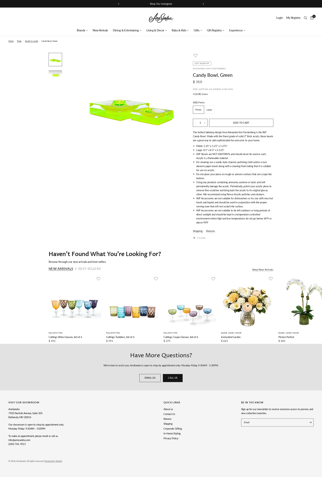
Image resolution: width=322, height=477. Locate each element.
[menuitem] (82, 30)
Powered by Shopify (53, 461)
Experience (236, 30)
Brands (81, 30)
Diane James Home (231, 333)
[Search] (305, 17)
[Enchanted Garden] (247, 302)
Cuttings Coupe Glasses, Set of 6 (181, 336)
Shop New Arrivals (262, 269)
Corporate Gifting (173, 428)
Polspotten (56, 333)
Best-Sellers (89, 269)
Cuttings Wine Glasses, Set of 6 (65, 336)
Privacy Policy (171, 438)
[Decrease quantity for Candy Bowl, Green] (195, 123)
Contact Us (169, 413)
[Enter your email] (310, 422)
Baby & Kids (179, 30)
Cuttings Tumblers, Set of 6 (120, 336)
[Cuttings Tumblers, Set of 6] (132, 302)
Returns (168, 418)
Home (11, 41)
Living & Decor (155, 30)
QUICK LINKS (172, 402)
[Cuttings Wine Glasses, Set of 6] (75, 302)
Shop (19, 41)
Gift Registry (214, 30)
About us (168, 409)
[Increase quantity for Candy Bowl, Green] (204, 123)
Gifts (196, 30)
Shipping (168, 423)
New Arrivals (100, 30)
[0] (311, 17)
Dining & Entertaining (126, 30)
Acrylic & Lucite (31, 41)
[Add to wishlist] (195, 55)
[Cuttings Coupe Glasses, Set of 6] (190, 302)
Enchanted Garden (231, 336)
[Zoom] (176, 60)
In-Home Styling (172, 433)
